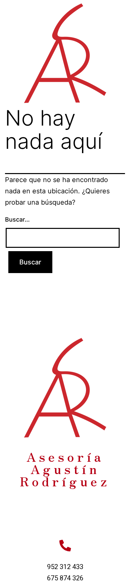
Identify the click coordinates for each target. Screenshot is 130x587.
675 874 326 (65, 578)
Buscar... (17, 219)
